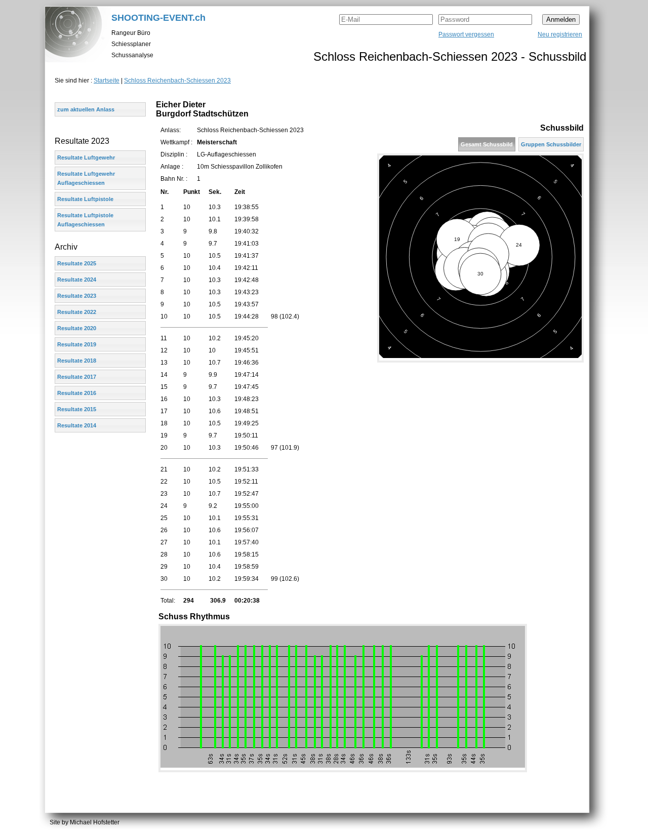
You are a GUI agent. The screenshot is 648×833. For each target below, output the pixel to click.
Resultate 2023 (76, 296)
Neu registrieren (560, 34)
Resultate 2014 (76, 425)
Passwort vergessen (466, 34)
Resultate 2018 (76, 361)
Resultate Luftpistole (85, 199)
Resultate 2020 (76, 328)
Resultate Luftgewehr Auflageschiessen (86, 178)
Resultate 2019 (76, 344)
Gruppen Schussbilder (551, 144)
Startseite (106, 80)
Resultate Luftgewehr (86, 157)
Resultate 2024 (76, 279)
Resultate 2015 (76, 409)
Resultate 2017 (76, 377)
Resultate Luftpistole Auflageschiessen (85, 219)
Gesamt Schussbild (487, 144)
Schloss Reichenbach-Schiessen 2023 (177, 80)
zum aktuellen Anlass (85, 109)
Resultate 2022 (76, 312)
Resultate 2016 (76, 393)
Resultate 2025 (76, 263)
